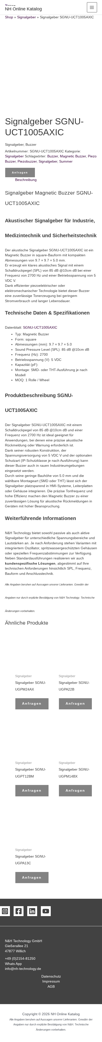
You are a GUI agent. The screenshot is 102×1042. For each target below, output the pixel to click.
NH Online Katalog (23, 8)
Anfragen (20, 172)
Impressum (51, 981)
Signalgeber (26, 17)
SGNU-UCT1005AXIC (40, 327)
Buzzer (52, 156)
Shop (9, 17)
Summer (66, 161)
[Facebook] (19, 911)
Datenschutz (51, 976)
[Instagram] (5, 911)
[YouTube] (46, 911)
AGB (51, 986)
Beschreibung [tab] (26, 180)
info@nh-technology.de (23, 969)
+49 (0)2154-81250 (20, 958)
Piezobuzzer (27, 161)
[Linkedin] (32, 911)
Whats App (13, 964)
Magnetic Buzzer (73, 156)
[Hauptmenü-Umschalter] (92, 7)
